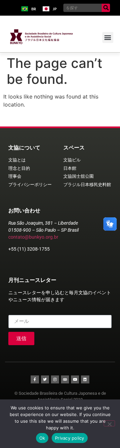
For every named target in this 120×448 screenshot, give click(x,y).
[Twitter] (45, 379)
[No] (109, 423)
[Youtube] (75, 379)
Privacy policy (69, 438)
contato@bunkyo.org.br (33, 237)
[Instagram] (55, 379)
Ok (42, 438)
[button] (107, 37)
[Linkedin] (85, 379)
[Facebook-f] (35, 379)
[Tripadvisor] (65, 379)
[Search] (106, 8)
